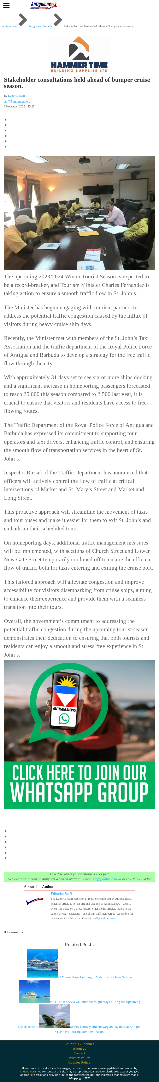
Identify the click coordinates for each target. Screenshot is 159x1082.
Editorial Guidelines (79, 1044)
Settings (129, 1072)
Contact (79, 1053)
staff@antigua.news (17, 101)
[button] (7, 5)
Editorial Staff (16, 95)
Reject (105, 1072)
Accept (82, 1072)
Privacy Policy (79, 1058)
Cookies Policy (79, 1062)
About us (79, 1048)
